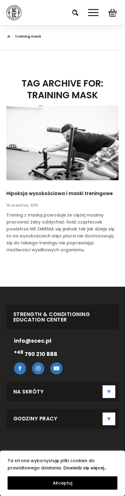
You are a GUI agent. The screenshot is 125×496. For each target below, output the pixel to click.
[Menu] (90, 12)
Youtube (56, 368)
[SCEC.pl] (8, 37)
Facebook (20, 368)
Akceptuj (62, 483)
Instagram (38, 368)
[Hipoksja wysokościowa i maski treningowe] (62, 143)
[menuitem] (72, 12)
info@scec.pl (32, 340)
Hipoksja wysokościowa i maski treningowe (59, 193)
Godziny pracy (35, 418)
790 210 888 (35, 354)
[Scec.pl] (14, 13)
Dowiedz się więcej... (85, 468)
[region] (62, 473)
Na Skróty (28, 391)
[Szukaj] (72, 12)
